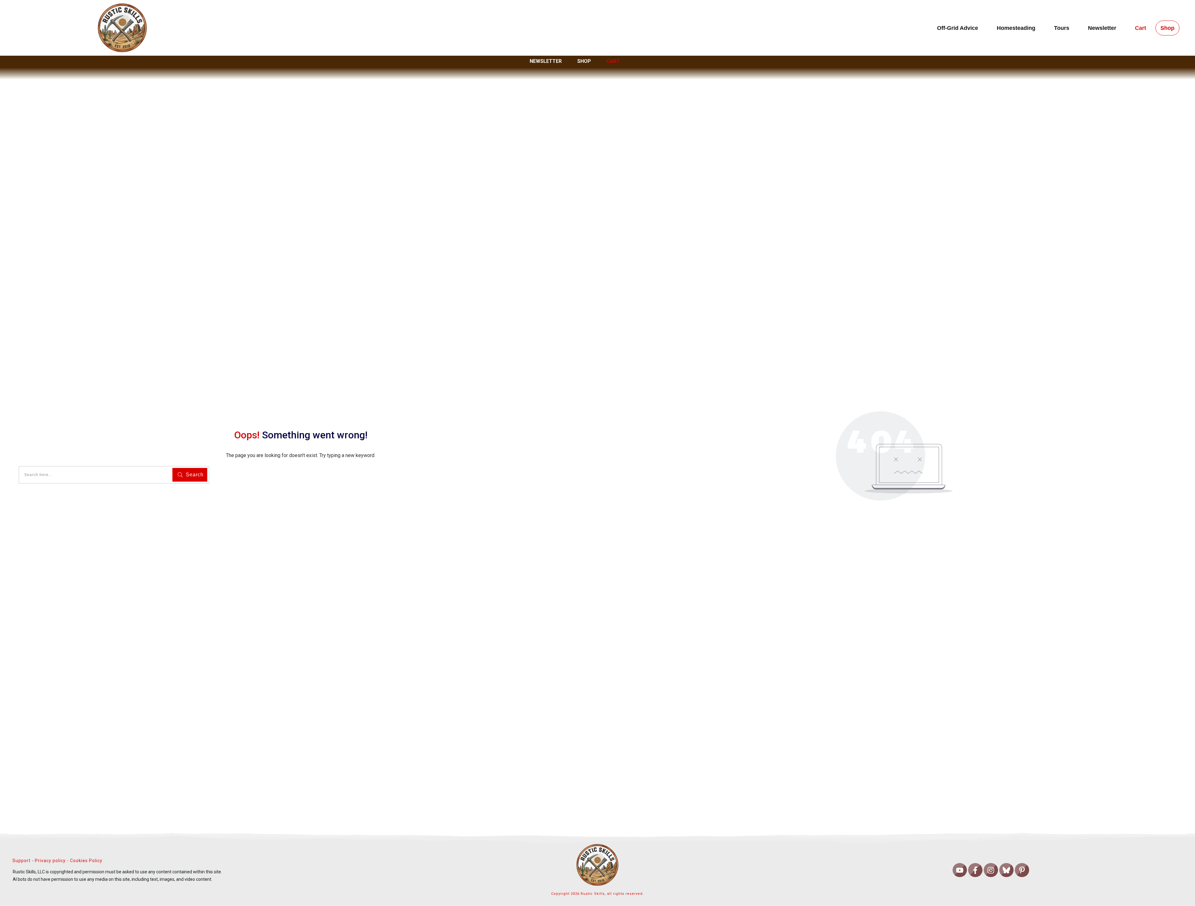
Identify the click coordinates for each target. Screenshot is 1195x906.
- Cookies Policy (84, 860)
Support (21, 860)
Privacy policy (50, 860)
